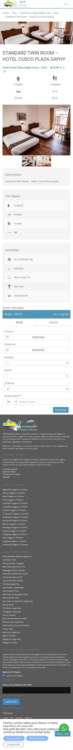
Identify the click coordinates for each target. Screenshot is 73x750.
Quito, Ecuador (9, 615)
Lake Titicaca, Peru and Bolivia (16, 625)
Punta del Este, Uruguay (13, 563)
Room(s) (8, 357)
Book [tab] (19, 322)
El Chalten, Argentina (12, 608)
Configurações (13, 744)
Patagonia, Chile (10, 642)
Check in (9, 331)
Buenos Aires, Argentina (13, 622)
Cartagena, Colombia (12, 611)
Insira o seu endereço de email (17, 684)
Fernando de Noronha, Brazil (15, 573)
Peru (14, 12)
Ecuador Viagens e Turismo (14, 510)
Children (9, 383)
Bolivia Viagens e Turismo (14, 493)
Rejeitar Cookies (37, 738)
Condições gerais (10, 469)
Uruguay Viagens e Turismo (14, 541)
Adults (8, 370)
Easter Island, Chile (11, 597)
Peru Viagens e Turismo (13, 537)
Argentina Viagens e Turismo (15, 489)
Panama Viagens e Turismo (14, 531)
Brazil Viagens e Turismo (13, 496)
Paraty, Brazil (8, 604)
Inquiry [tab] (53, 322)
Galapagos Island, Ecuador (14, 570)
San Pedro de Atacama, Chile (15, 594)
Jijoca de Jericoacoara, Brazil (15, 618)
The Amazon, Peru (11, 591)
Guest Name (12, 396)
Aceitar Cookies (14, 738)
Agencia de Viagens (12, 672)
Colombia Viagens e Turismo (15, 503)
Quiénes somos (9, 471)
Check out (10, 344)
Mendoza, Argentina (11, 632)
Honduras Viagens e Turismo (15, 520)
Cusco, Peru (8, 629)
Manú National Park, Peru (14, 566)
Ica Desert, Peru (9, 559)
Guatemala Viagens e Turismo (16, 517)
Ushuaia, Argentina (11, 584)
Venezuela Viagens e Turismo (15, 544)
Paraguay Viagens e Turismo (15, 534)
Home (6, 12)
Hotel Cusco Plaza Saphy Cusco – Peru (39, 12)
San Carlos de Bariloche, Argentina (18, 601)
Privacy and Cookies (11, 474)
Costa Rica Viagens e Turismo (15, 506)
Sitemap (6, 477)
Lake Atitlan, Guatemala (13, 587)
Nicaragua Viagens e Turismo (15, 527)
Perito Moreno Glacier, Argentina (17, 556)
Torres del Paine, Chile (12, 577)
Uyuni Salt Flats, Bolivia (13, 580)
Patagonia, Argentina (12, 639)
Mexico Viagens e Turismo (14, 524)
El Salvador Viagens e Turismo (16, 513)
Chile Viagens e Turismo (13, 500)
